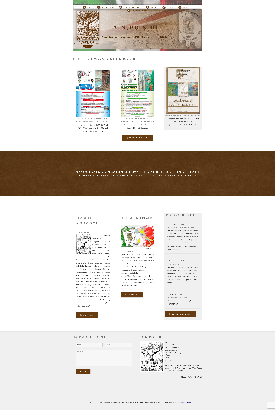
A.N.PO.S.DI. (137, 28)
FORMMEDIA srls (184, 403)
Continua (88, 315)
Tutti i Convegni (138, 138)
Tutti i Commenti (181, 314)
